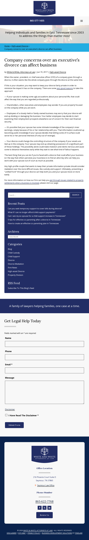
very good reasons (65, 88)
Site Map (22, 533)
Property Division (15, 275)
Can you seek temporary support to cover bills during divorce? (35, 208)
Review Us (44, 515)
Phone (8, 351)
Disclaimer (10, 409)
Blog (10, 249)
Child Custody (14, 252)
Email (8, 364)
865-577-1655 (37, 20)
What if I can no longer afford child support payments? (31, 212)
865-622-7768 (44, 501)
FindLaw (78, 533)
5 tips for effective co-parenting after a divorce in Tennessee (34, 219)
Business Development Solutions (57, 533)
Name (8, 338)
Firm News (12, 267)
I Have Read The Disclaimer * (23, 415)
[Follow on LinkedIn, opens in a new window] (49, 508)
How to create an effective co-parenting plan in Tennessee (33, 223)
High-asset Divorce (57, 72)
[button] (81, 21)
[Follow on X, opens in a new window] (44, 508)
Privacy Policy (33, 533)
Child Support (14, 256)
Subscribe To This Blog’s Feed (21, 288)
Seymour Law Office (45, 485)
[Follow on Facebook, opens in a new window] (40, 508)
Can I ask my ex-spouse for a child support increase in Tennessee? (37, 216)
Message (9, 377)
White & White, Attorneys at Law (21, 72)
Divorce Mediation (16, 264)
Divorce (11, 260)
